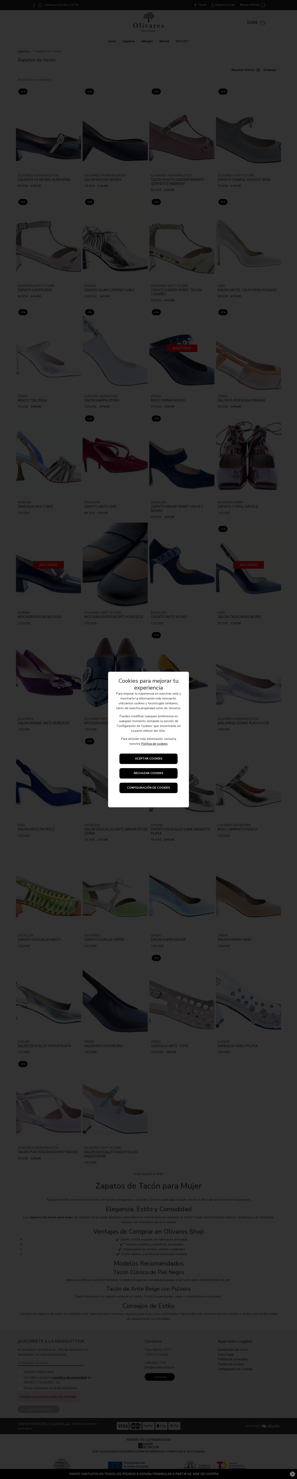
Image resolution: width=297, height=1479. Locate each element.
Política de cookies (154, 744)
